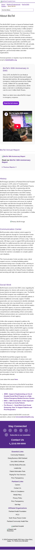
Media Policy (17, 495)
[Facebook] (5, 430)
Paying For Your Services (17, 474)
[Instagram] (15, 430)
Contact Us (17, 488)
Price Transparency (17, 478)
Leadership (17, 468)
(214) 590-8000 (23, 541)
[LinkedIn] (21, 430)
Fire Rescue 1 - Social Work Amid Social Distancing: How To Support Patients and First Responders (18, 407)
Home (3, 4)
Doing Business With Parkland (17, 458)
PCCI (17, 514)
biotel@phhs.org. (11, 60)
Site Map (17, 504)
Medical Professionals (13, 4)
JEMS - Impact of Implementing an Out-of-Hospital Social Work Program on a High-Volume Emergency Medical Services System (19, 396)
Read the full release (11, 103)
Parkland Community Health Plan (17, 521)
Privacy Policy (17, 498)
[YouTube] (26, 430)
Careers (17, 485)
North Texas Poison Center (17, 518)
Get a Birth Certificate (17, 461)
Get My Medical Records (17, 465)
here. (16, 379)
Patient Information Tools (17, 471)
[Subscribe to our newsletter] (6, 434)
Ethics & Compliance (17, 491)
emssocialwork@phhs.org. (25, 417)
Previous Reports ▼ (10, 167)
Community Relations (17, 455)
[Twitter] (10, 430)
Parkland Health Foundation (17, 511)
